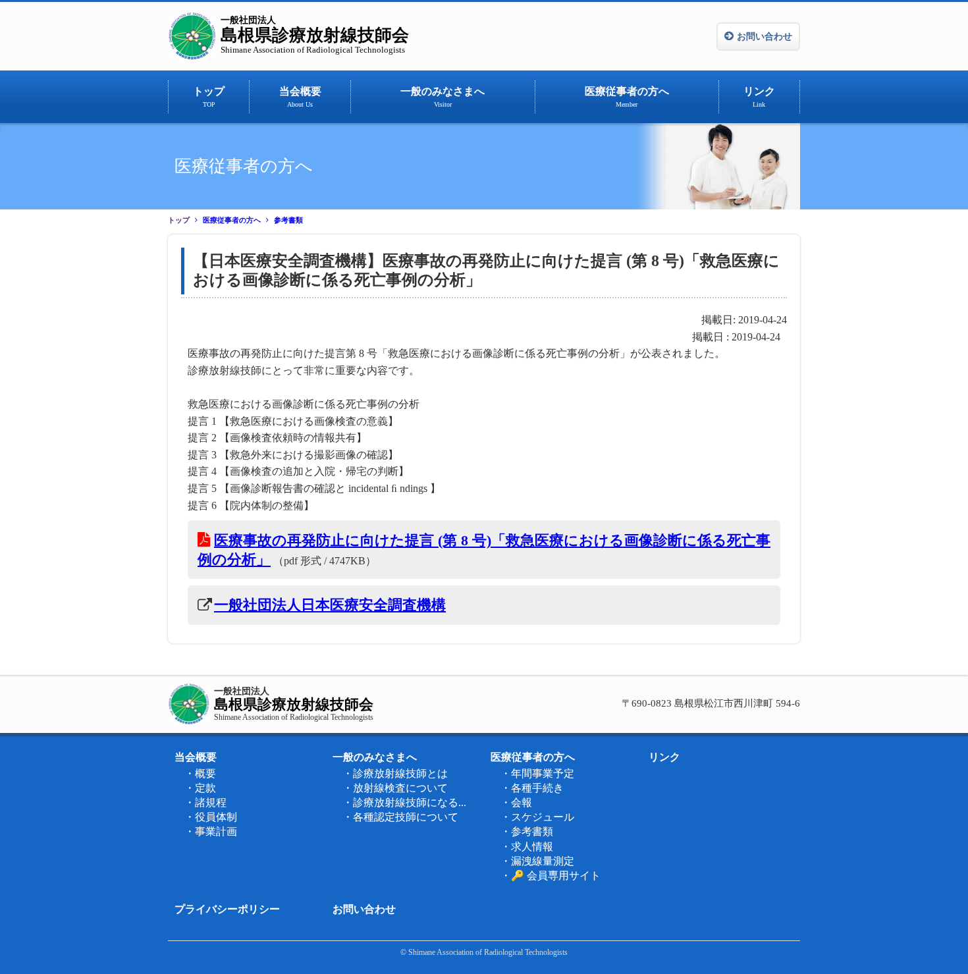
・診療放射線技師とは (395, 773)
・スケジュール (537, 817)
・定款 (200, 788)
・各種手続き (532, 788)
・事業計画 (210, 831)
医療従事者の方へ (627, 97)
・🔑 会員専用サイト (550, 875)
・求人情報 (526, 846)
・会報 (516, 802)
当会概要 (300, 97)
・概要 (200, 773)
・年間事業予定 (537, 773)
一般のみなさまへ (442, 97)
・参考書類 (526, 831)
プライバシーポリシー (227, 909)
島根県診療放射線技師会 (315, 35)
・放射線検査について (395, 788)
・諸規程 (205, 802)
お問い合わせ (764, 36)
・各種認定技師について (400, 817)
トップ (209, 97)
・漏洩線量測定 (537, 861)
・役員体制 (210, 817)
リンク (759, 97)
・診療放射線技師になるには (408, 802)
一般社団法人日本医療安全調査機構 (330, 604)
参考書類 (288, 220)
